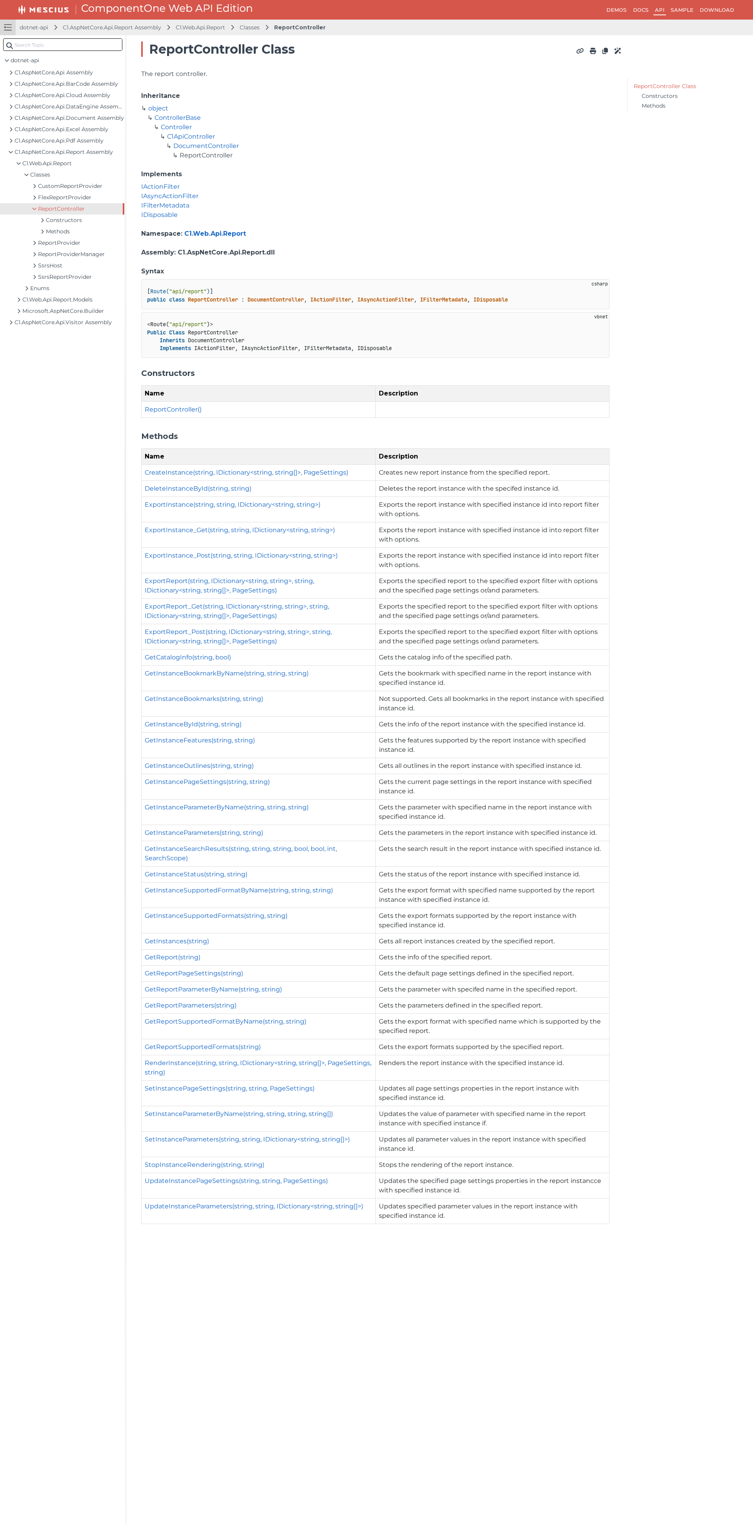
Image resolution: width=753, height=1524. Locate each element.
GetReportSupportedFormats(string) (203, 1047)
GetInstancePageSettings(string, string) (207, 781)
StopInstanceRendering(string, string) (204, 1164)
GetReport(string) (172, 957)
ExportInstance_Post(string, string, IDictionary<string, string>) (241, 555)
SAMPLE (682, 10)
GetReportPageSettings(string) (194, 973)
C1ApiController (191, 136)
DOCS (641, 10)
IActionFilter (160, 186)
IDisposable (159, 214)
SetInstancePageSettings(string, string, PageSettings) (230, 1088)
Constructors (660, 95)
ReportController (300, 27)
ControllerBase (178, 117)
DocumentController (206, 146)
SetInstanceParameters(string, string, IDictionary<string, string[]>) (247, 1139)
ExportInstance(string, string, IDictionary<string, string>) (232, 504)
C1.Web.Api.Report (200, 27)
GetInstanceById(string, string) (193, 724)
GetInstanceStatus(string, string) (196, 874)
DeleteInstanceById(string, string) (198, 488)
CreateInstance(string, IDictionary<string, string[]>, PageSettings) (246, 472)
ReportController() (173, 409)
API (659, 10)
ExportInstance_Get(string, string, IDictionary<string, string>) (240, 530)
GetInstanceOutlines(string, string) (199, 765)
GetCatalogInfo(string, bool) (188, 657)
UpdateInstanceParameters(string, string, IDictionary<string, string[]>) (254, 1206)
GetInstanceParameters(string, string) (204, 832)
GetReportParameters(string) (190, 1005)
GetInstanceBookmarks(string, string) (204, 698)
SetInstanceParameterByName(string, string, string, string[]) (239, 1114)
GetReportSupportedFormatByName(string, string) (225, 1021)
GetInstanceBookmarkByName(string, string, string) (227, 673)
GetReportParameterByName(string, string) (213, 989)
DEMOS (616, 10)
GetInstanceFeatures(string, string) (200, 740)
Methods (654, 105)
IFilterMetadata (165, 205)
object (158, 108)
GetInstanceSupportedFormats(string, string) (216, 915)
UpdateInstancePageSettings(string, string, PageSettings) (236, 1181)
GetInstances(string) (177, 941)
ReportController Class (665, 86)
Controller (176, 127)
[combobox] (62, 44)
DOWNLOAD (717, 10)
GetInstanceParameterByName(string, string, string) (227, 807)
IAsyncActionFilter (169, 196)
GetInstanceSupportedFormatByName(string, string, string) (239, 890)
